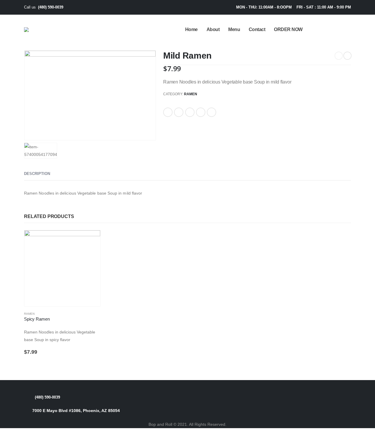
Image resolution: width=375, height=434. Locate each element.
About (213, 29)
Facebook (168, 112)
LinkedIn (190, 112)
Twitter (178, 112)
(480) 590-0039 (50, 7)
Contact (257, 29)
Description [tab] (37, 173)
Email (211, 112)
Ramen (190, 94)
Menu (234, 29)
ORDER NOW (288, 29)
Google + (200, 112)
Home (191, 29)
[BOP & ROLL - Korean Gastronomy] (38, 29)
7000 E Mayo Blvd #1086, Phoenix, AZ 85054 (76, 410)
